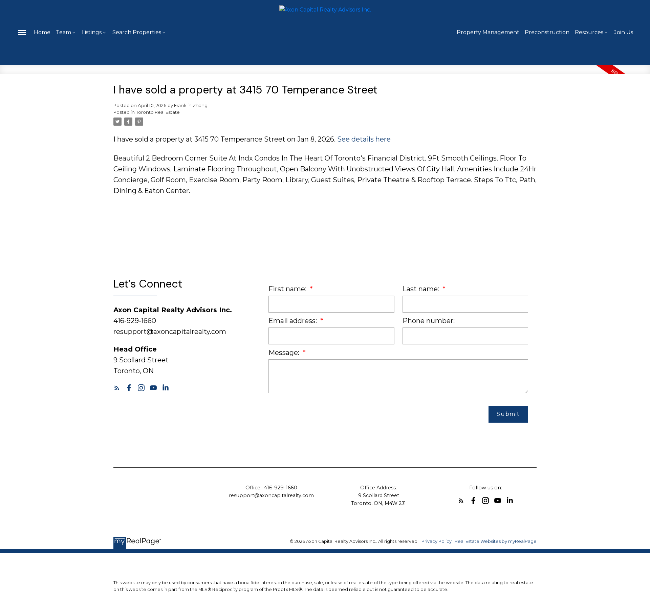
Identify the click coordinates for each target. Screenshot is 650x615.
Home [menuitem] (42, 32)
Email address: (293, 321)
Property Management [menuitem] (488, 32)
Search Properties (136, 32)
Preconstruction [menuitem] (547, 32)
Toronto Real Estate (158, 112)
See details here (364, 139)
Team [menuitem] (63, 32)
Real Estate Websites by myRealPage (496, 541)
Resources (589, 32)
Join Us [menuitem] (623, 32)
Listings (92, 32)
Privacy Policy (436, 541)
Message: (284, 352)
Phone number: (429, 321)
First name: (288, 289)
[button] (116, 387)
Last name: (422, 289)
